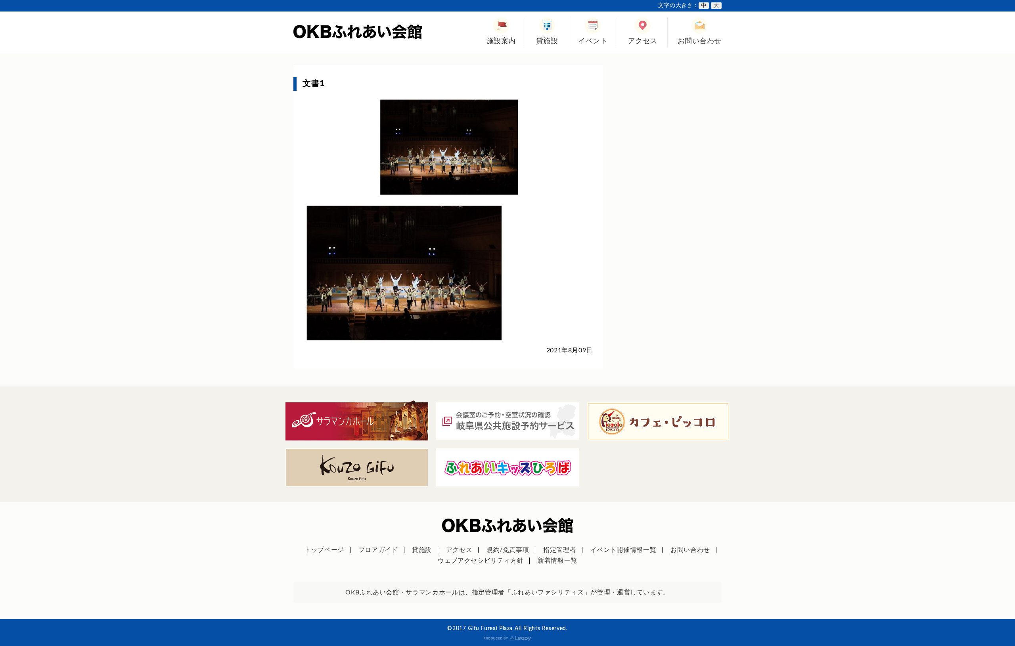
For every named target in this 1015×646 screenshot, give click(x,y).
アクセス (642, 41)
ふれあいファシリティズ (547, 592)
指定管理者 (559, 550)
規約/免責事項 (507, 550)
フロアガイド (378, 550)
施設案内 (501, 41)
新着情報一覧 (557, 561)
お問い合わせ (700, 41)
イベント (592, 41)
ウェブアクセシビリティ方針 (480, 561)
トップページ (324, 550)
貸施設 (547, 41)
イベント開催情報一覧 (623, 550)
